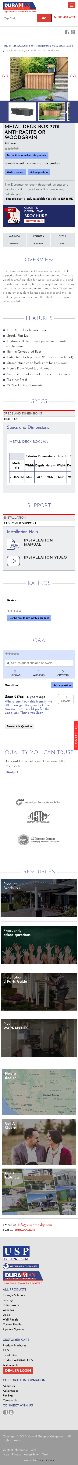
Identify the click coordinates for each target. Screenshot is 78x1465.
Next (73, 76)
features (38, 236)
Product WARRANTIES (18, 1360)
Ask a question (39, 172)
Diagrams (12, 419)
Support (15, 243)
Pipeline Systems (13, 1329)
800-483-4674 (66, 17)
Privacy (16, 1454)
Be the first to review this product (27, 156)
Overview (14, 236)
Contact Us (10, 1400)
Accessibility (31, 1454)
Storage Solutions (23, 45)
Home (6, 45)
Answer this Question (19, 726)
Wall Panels (10, 1319)
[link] (12, 148)
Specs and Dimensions (23, 413)
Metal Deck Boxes (62, 45)
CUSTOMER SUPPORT (20, 523)
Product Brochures (14, 1345)
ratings (38, 243)
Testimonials (10, 1365)
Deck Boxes (42, 45)
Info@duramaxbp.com (35, 1225)
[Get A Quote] (39, 1164)
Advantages (10, 1391)
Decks (6, 1315)
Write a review (16, 173)
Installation (10, 1355)
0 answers (32, 163)
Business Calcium (46, 1460)
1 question (12, 163)
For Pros (8, 1395)
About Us (9, 1386)
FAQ (6, 1350)
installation (15, 517)
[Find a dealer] (39, 1114)
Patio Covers (11, 1305)
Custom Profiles (13, 1324)
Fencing (8, 1300)
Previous (5, 76)
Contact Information (15, 1449)
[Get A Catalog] (39, 1214)
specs (62, 236)
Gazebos (8, 1310)
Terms (46, 1454)
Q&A (62, 243)
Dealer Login (18, 1370)
